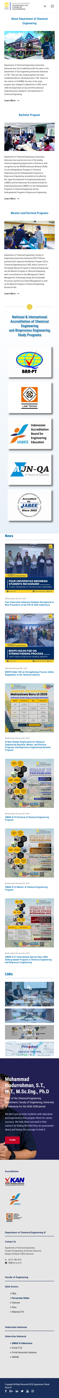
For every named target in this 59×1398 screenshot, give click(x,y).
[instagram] (33, 1391)
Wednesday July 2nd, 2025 (15, 599)
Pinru (14, 1307)
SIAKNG (15, 1357)
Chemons (16, 1302)
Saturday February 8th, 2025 (16, 668)
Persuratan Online (20, 1298)
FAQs (14, 1293)
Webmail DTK (18, 1311)
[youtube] (27, 1391)
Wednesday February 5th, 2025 (17, 738)
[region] (29, 45)
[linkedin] (17, 1391)
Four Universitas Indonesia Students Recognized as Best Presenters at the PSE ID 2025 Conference (29, 603)
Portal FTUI (17, 1347)
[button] (29, 45)
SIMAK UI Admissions (22, 1343)
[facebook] (6, 1391)
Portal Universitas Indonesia (24, 1352)
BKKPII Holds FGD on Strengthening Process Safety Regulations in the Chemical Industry (29, 673)
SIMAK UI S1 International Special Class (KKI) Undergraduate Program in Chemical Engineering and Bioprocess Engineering (28, 960)
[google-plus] (11, 1391)
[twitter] (22, 1391)
